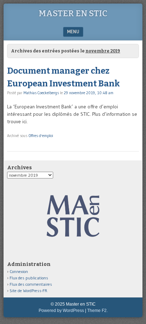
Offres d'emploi (41, 135)
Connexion (19, 271)
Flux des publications (29, 277)
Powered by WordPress (61, 310)
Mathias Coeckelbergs (41, 92)
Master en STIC (73, 13)
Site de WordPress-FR (28, 290)
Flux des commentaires (31, 284)
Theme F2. (97, 310)
